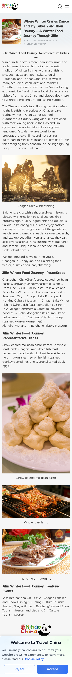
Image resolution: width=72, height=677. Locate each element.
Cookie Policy (34, 659)
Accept (52, 669)
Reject (19, 669)
